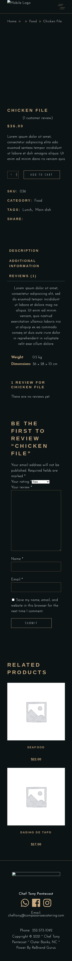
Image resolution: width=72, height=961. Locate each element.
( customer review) (38, 118)
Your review (21, 487)
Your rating (21, 482)
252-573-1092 (42, 930)
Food (33, 21)
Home (12, 21)
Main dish (43, 210)
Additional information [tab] (24, 263)
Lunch (27, 210)
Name (17, 559)
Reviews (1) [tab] (23, 276)
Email (17, 579)
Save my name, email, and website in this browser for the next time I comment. (34, 605)
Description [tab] (24, 250)
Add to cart (42, 174)
